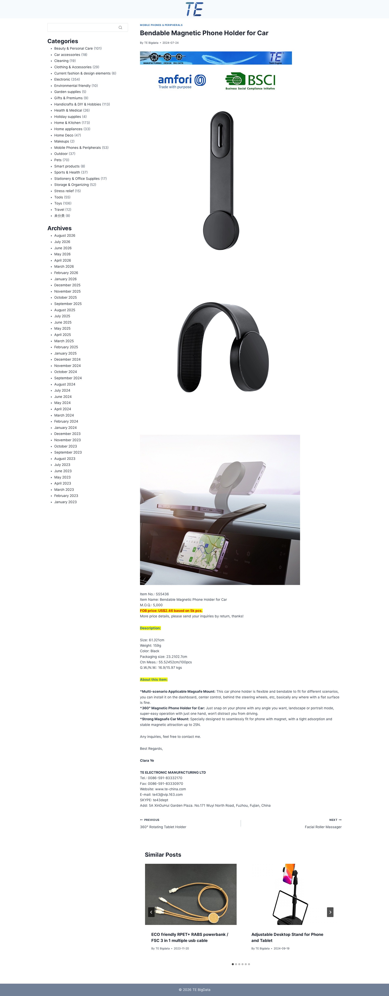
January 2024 (65, 428)
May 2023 (62, 477)
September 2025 (68, 304)
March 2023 (64, 490)
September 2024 (68, 378)
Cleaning (61, 61)
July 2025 (62, 316)
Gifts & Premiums (68, 98)
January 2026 (65, 279)
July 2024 (62, 390)
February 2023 (66, 496)
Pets (58, 160)
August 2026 (64, 235)
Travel (59, 210)
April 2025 (62, 335)
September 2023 (68, 452)
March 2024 (64, 415)
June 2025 (63, 322)
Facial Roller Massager (323, 823)
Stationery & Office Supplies (77, 179)
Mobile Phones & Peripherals (161, 25)
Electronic (62, 79)
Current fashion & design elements (82, 73)
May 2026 (62, 254)
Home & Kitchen (67, 123)
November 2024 (67, 366)
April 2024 (62, 409)
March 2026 (64, 266)
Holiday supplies (67, 117)
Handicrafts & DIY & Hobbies (77, 104)
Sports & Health (67, 172)
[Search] (120, 27)
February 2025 (66, 347)
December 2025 (67, 285)
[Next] (330, 912)
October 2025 (65, 297)
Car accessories (67, 55)
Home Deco (63, 135)
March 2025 (64, 341)
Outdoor (61, 154)
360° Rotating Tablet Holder (163, 823)
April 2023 (62, 483)
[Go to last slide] (151, 912)
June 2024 (63, 397)
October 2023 (65, 446)
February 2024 (66, 421)
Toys (58, 203)
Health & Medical (68, 110)
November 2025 (67, 291)
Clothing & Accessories (73, 67)
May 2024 (62, 403)
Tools (58, 197)
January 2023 (65, 502)
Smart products (67, 166)
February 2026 (66, 273)
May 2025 (62, 328)
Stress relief (64, 191)
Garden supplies (67, 92)
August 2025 (64, 310)
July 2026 (62, 242)
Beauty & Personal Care (73, 48)
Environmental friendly (72, 86)
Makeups (61, 141)
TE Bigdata (151, 42)
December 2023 (67, 434)
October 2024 (65, 372)
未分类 (59, 216)
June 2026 (63, 248)
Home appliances (68, 129)
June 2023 (63, 471)
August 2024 (64, 384)
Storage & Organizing (71, 185)
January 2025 (65, 353)
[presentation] (191, 894)
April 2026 (62, 260)
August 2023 (64, 459)
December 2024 (67, 359)
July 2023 (62, 465)
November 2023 (67, 440)
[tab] (233, 964)
